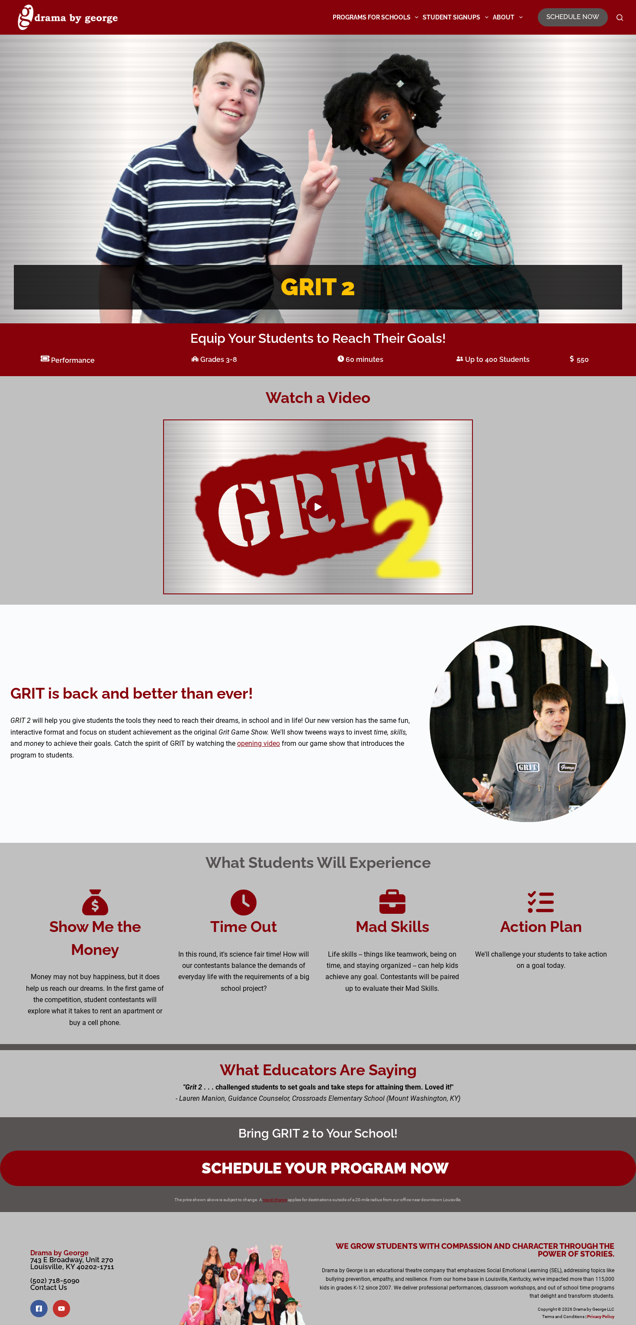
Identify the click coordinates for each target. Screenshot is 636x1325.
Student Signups (451, 17)
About (503, 17)
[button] (318, 506)
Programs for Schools (372, 17)
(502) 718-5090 (55, 1281)
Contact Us (48, 1287)
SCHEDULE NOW (572, 17)
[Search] (620, 17)
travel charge (275, 1199)
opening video (258, 743)
